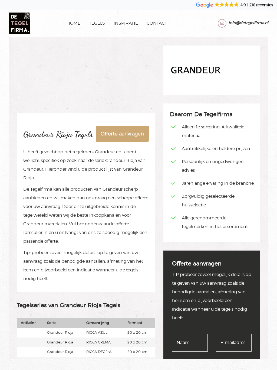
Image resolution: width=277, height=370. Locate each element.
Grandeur (105, 151)
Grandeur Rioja (121, 160)
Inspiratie (126, 23)
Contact (157, 23)
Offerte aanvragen (122, 134)
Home (73, 23)
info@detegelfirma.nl (248, 22)
